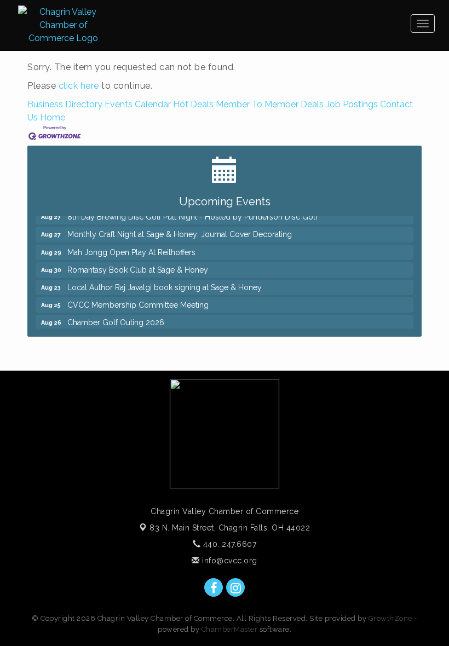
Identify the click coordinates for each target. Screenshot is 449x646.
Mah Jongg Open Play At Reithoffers (131, 249)
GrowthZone (390, 618)
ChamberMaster (230, 629)
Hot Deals (193, 104)
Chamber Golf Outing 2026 (115, 319)
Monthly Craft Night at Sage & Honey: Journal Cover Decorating (179, 231)
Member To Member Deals (270, 104)
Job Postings (352, 104)
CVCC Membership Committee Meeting (138, 301)
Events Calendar (138, 104)
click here (79, 85)
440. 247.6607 (228, 544)
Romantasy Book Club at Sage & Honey (137, 266)
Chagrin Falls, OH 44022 (229, 527)
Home (52, 117)
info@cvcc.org (228, 560)
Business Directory (64, 104)
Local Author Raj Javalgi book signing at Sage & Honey (164, 284)
